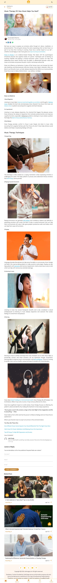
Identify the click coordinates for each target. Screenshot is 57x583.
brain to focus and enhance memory (22, 118)
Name (6, 459)
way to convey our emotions (37, 51)
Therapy (9, 8)
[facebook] (20, 567)
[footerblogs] (5, 581)
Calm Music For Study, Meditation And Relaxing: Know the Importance (23, 429)
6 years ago (10, 441)
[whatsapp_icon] (13, 42)
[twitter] (28, 567)
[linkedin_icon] (8, 42)
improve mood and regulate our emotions (29, 102)
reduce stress (7, 106)
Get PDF (50, 6)
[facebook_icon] (10, 42)
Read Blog (8, 502)
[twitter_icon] (6, 43)
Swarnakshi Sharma (13, 38)
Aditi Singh (11, 438)
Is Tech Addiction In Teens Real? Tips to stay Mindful (19, 500)
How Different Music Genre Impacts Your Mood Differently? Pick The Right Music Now (27, 426)
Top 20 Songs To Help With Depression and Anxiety (18, 432)
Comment (7, 454)
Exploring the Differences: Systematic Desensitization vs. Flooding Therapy (25, 558)
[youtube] (32, 567)
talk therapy (10, 178)
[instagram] (24, 567)
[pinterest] (36, 567)
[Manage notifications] (54, 580)
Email (6, 464)
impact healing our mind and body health (22, 400)
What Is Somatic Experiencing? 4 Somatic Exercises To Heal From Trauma (25, 529)
